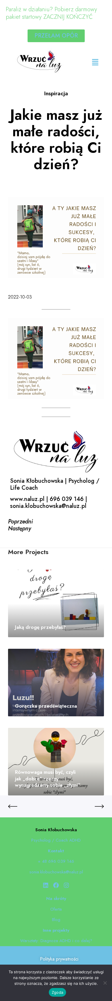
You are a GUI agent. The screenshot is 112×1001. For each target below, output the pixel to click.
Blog (56, 919)
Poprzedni (20, 521)
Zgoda (57, 992)
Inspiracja (56, 93)
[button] (95, 62)
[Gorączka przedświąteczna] (56, 682)
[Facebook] (56, 885)
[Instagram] (66, 885)
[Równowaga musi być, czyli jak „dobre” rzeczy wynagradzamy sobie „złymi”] (56, 761)
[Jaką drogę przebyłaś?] (56, 603)
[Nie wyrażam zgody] (105, 983)
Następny (19, 528)
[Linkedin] (45, 885)
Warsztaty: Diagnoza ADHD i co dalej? (56, 940)
